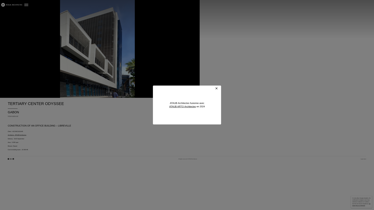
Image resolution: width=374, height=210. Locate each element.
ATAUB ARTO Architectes (182, 106)
